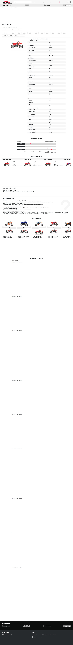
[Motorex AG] (67, 5)
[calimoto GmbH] (47, 5)
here (19, 204)
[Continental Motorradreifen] (27, 5)
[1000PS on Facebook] (68, 2)
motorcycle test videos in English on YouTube (24, 213)
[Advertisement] (36, 16)
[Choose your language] (59, 2)
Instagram (46, 213)
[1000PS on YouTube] (62, 2)
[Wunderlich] (7, 5)
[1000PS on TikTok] (65, 2)
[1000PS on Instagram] (71, 2)
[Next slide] (69, 230)
